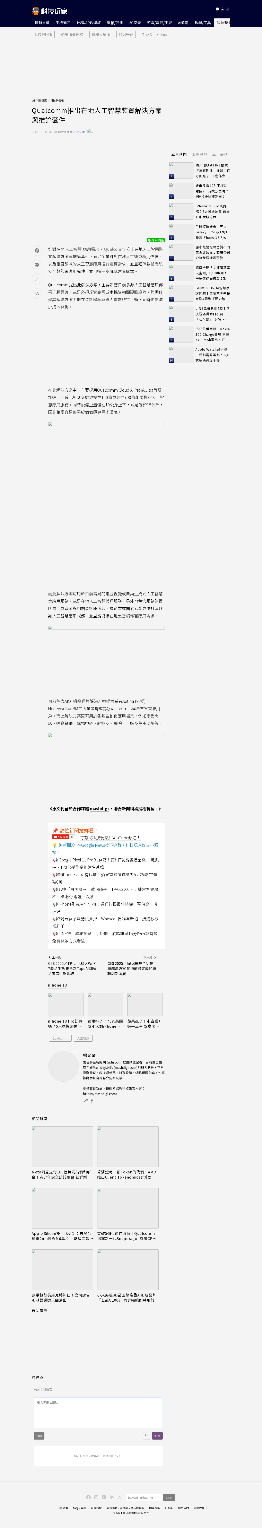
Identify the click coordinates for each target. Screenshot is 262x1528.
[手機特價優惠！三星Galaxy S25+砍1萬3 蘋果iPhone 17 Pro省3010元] (181, 232)
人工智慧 (83, 1038)
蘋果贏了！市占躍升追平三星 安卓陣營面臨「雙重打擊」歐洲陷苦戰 (144, 1023)
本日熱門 (179, 154)
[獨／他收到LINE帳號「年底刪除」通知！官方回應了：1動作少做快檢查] (181, 170)
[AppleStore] (119, 1497)
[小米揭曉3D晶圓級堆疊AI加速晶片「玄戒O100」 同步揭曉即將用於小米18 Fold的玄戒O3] (128, 1269)
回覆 (157, 1436)
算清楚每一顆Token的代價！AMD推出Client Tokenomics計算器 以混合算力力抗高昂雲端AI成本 (127, 1174)
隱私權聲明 (137, 1508)
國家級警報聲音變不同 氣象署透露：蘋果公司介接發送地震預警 (212, 252)
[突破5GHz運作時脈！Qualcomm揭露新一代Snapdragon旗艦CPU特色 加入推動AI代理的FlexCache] (128, 1208)
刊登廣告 (62, 1508)
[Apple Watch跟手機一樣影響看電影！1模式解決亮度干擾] (181, 355)
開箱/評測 (115, 22)
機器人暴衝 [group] (101, 34)
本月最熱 (220, 154)
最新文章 (42, 22)
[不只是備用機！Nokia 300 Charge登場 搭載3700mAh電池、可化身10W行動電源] (181, 334)
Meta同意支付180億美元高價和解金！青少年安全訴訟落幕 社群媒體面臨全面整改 (61, 1174)
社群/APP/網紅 (89, 22)
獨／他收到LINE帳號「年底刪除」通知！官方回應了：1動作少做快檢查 (212, 171)
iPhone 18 (57, 985)
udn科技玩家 (39, 100)
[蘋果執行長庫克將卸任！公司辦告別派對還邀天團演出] (62, 1269)
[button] (222, 9)
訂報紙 (169, 1508)
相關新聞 (39, 1118)
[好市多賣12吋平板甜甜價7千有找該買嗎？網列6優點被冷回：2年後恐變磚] (181, 191)
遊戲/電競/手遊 (159, 22)
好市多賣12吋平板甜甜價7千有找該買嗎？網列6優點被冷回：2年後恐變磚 (212, 191)
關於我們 (183, 1508)
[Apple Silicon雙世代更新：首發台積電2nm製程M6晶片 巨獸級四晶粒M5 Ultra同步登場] (62, 1208)
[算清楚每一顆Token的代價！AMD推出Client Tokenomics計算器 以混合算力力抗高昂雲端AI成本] (128, 1146)
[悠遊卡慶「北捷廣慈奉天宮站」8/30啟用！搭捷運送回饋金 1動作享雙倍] (181, 273)
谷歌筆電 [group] (126, 34)
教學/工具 (203, 22)
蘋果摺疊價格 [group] (72, 34)
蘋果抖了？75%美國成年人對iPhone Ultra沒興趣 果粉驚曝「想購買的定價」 (105, 1023)
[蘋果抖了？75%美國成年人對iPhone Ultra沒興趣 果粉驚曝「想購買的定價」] (105, 1005)
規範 (39, 1436)
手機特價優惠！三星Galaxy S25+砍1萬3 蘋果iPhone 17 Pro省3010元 (212, 232)
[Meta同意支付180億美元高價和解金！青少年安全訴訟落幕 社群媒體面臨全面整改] (62, 1146)
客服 (83, 1508)
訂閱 (169, 1498)
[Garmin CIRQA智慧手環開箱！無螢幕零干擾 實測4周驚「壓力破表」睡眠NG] (181, 293)
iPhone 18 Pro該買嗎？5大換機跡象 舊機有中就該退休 (65, 1023)
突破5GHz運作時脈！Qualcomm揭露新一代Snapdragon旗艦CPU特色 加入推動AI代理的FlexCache (126, 1236)
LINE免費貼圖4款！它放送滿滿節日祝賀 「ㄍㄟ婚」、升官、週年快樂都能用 (212, 314)
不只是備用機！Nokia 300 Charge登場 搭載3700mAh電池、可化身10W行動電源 (212, 334)
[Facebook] (88, 1497)
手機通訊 (63, 22)
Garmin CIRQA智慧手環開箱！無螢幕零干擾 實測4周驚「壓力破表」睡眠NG (212, 293)
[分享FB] (37, 250)
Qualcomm (60, 1038)
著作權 (124, 1508)
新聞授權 (96, 1508)
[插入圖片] (146, 1436)
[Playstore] (111, 1497)
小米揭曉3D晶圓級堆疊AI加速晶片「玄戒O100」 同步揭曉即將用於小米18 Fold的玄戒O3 (127, 1297)
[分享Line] (37, 265)
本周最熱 (199, 154)
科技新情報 (226, 22)
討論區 (37, 1377)
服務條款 (112, 1508)
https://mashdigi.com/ (100, 1093)
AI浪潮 (183, 22)
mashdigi (99, 808)
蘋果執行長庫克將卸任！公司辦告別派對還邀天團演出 (61, 1297)
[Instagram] (95, 1497)
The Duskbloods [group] (156, 34)
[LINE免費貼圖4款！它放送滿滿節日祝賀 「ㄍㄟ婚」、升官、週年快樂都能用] (181, 314)
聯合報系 (154, 1508)
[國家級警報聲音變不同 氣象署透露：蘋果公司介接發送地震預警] (181, 252)
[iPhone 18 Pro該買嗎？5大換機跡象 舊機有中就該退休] (66, 1005)
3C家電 (135, 22)
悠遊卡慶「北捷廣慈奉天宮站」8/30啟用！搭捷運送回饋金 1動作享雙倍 (212, 273)
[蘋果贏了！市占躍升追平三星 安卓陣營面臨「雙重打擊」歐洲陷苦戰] (145, 1005)
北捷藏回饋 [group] (43, 34)
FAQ (75, 1508)
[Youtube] (217, 9)
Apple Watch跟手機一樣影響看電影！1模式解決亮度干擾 (212, 355)
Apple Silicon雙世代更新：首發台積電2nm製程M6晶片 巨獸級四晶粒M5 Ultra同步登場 (61, 1236)
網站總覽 (199, 1508)
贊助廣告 (39, 1310)
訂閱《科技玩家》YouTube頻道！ (110, 838)
